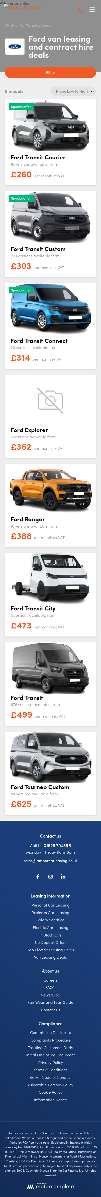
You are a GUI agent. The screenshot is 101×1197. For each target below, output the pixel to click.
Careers (50, 980)
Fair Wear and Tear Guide (50, 1002)
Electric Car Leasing (50, 927)
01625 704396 (57, 845)
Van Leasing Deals (50, 957)
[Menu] (92, 10)
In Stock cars (50, 934)
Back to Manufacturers (30, 25)
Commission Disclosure (50, 1032)
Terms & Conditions (50, 1069)
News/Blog (50, 994)
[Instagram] (50, 877)
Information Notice (50, 1099)
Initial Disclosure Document (50, 1054)
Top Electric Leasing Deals (50, 949)
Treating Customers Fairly (50, 1047)
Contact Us (50, 1009)
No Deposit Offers (50, 942)
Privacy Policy (50, 1062)
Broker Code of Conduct (50, 1077)
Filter (50, 72)
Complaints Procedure (51, 1040)
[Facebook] (37, 877)
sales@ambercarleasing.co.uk (51, 860)
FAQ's (50, 987)
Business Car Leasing (50, 912)
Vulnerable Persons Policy (50, 1084)
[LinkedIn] (63, 877)
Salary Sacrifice (50, 919)
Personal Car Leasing (50, 904)
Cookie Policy (50, 1092)
